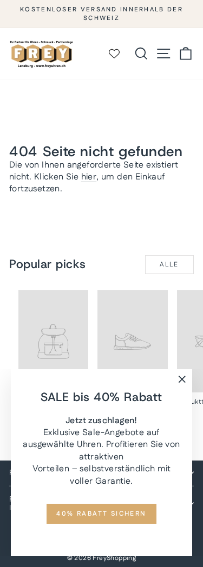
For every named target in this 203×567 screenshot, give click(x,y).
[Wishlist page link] (119, 53)
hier (89, 177)
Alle (169, 264)
